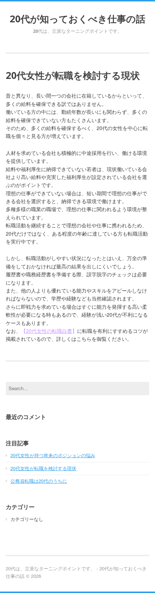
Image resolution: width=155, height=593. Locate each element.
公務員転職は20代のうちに (38, 480)
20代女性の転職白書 (49, 330)
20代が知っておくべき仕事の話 (77, 18)
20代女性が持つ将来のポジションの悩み (52, 455)
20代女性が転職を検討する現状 (43, 468)
